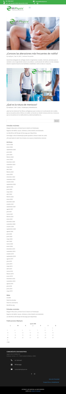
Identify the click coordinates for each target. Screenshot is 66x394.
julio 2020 (9, 234)
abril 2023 (9, 169)
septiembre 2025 (11, 149)
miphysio (10, 56)
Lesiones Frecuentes (28, 56)
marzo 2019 (10, 271)
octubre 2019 (10, 254)
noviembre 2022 (11, 179)
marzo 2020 (10, 244)
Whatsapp (18, 364)
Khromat (38, 391)
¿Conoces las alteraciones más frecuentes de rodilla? (32, 53)
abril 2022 (9, 194)
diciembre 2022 (11, 177)
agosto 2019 (10, 259)
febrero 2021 (10, 216)
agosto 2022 (10, 187)
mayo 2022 (9, 192)
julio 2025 (9, 152)
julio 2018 (9, 286)
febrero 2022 (10, 196)
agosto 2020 (10, 231)
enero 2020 (10, 246)
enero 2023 (10, 174)
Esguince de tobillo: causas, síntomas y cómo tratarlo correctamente (25, 130)
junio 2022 (9, 189)
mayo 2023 (9, 167)
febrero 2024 (10, 157)
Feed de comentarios (12, 302)
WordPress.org (10, 305)
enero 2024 (10, 159)
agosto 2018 (10, 283)
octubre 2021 (10, 204)
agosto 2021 (10, 209)
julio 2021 (9, 211)
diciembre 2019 (11, 249)
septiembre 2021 (11, 206)
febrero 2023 (10, 172)
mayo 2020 (9, 239)
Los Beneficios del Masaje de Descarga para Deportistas (22, 133)
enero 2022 (10, 199)
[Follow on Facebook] (34, 3)
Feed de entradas (11, 300)
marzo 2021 (10, 214)
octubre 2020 (10, 226)
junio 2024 (9, 154)
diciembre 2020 (11, 221)
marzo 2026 (10, 144)
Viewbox (33, 391)
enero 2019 (10, 276)
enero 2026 (10, 147)
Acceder (9, 297)
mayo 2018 (9, 291)
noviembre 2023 (11, 164)
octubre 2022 (10, 182)
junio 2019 (9, 264)
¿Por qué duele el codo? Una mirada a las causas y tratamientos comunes (26, 138)
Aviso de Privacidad (54, 379)
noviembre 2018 (11, 281)
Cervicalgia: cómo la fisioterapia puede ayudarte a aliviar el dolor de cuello (27, 135)
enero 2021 (10, 219)
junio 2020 (9, 236)
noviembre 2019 (11, 251)
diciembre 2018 (11, 278)
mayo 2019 (9, 266)
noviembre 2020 (11, 224)
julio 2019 (9, 261)
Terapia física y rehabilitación (51, 382)
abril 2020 (9, 241)
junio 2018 (9, 288)
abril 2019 (9, 268)
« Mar (8, 342)
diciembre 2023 (11, 162)
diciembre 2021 (11, 201)
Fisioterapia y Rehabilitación (29, 107)
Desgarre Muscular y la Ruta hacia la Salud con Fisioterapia (23, 128)
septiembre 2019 (11, 256)
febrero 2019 (10, 273)
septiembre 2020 (11, 229)
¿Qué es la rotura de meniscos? (22, 104)
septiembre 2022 (11, 184)
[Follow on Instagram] (37, 3)
